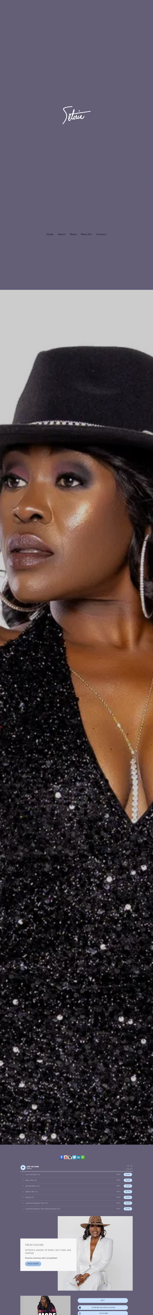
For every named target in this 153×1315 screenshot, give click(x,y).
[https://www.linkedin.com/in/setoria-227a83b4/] (78, 1157)
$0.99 (128, 1174)
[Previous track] (128, 1166)
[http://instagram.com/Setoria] (70, 1157)
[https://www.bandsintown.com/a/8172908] (91, 1157)
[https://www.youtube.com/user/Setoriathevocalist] (66, 1157)
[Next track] (131, 1166)
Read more (33, 1264)
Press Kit (86, 234)
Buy (103, 1300)
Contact (101, 234)
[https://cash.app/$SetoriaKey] (83, 1157)
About (62, 234)
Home (49, 234)
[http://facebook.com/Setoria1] (61, 1157)
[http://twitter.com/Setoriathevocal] (74, 1157)
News (73, 234)
